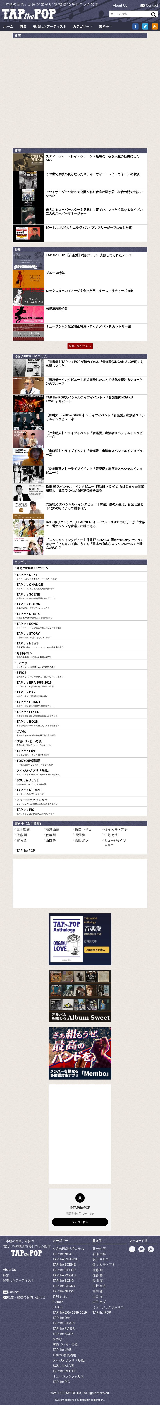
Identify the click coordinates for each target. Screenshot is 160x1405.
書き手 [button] (104, 26)
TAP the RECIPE (30, 792)
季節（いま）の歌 (34, 743)
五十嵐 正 (23, 829)
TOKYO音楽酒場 (35, 762)
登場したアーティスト (49, 26)
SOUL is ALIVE (31, 782)
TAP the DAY (32, 694)
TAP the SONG (39, 625)
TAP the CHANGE (35, 586)
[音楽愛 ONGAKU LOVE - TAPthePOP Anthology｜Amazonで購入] (80, 939)
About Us (120, 5)
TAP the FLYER (37, 713)
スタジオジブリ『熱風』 (38, 772)
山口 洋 (51, 840)
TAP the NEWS (40, 645)
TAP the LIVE (33, 752)
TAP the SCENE (36, 596)
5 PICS (41, 674)
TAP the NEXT (37, 576)
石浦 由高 (52, 829)
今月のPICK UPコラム (32, 568)
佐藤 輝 (51, 835)
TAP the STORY (33, 635)
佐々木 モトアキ (115, 829)
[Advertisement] (42, 69)
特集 (23, 26)
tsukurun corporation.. (92, 1399)
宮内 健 (22, 840)
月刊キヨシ (34, 655)
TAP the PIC (35, 811)
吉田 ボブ (81, 840)
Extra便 (36, 664)
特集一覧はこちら (80, 346)
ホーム (8, 26)
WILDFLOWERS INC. (68, 1393)
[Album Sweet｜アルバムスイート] (80, 996)
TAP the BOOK (38, 723)
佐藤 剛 (22, 835)
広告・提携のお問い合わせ (26, 1297)
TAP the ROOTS (34, 615)
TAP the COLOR (33, 606)
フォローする (80, 1222)
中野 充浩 (111, 835)
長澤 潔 (80, 835)
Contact (152, 5)
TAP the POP (26, 850)
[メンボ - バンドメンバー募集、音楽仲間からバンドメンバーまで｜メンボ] (80, 1053)
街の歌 (36, 733)
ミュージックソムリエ (37, 801)
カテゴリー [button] (81, 26)
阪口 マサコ (83, 829)
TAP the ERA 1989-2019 (35, 684)
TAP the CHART (36, 703)
